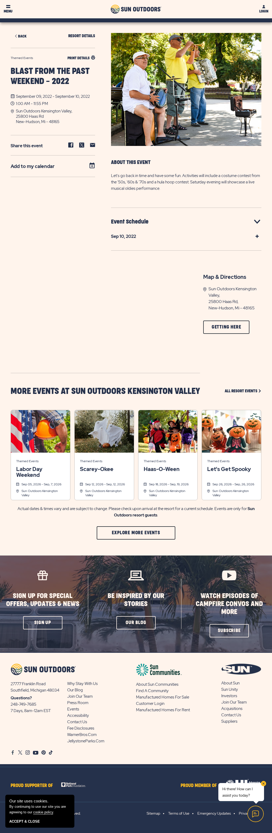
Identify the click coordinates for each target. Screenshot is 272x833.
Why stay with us (82, 683)
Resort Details (81, 36)
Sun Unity (229, 689)
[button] (55, 116)
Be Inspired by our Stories (136, 600)
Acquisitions (232, 708)
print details (78, 58)
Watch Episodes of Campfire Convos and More (229, 604)
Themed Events (27, 461)
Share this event (27, 146)
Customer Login (150, 703)
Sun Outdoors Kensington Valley (40, 493)
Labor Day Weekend (29, 472)
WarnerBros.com (82, 734)
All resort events (243, 391)
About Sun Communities (157, 684)
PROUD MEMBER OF (199, 786)
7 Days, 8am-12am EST (31, 710)
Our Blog (75, 690)
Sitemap (153, 813)
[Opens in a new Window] (75, 784)
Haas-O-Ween (162, 469)
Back (22, 36)
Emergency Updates (214, 813)
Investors (229, 696)
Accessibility (78, 715)
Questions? (21, 698)
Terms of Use (178, 813)
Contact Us (77, 722)
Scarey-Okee (96, 469)
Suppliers (229, 721)
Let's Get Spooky (229, 469)
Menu (8, 11)
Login (263, 11)
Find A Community (152, 690)
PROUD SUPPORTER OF (32, 786)
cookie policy (43, 812)
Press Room (77, 702)
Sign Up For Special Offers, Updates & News (42, 600)
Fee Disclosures (80, 728)
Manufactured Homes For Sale (162, 697)
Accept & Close (24, 821)
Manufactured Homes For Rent (163, 710)
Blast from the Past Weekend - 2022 (50, 76)
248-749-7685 (23, 704)
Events (73, 709)
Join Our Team (80, 696)
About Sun (230, 683)
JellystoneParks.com (85, 741)
